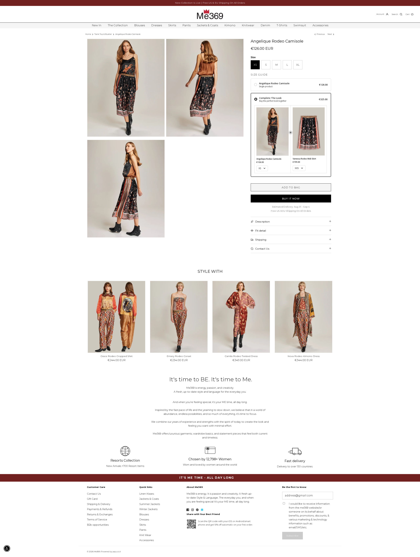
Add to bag (291, 187)
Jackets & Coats (207, 25)
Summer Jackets (149, 504)
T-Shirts (282, 25)
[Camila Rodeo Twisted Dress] (241, 317)
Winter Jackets (148, 509)
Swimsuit (300, 25)
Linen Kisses (146, 493)
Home (88, 34)
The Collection (118, 25)
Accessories (320, 25)
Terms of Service (97, 519)
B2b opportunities (98, 524)
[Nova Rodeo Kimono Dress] (303, 317)
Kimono (229, 25)
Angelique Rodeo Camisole (127, 34)
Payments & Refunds (99, 509)
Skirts (172, 25)
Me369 (97, 551)
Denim (265, 25)
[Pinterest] (197, 510)
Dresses (156, 25)
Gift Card (92, 498)
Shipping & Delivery (98, 504)
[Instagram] (192, 510)
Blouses (139, 25)
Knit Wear (145, 535)
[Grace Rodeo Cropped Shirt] (116, 317)
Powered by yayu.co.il (111, 551)
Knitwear (248, 25)
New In (96, 25)
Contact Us (94, 493)
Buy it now (291, 198)
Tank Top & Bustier (103, 34)
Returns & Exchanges (100, 514)
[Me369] (210, 14)
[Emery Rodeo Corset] (179, 317)
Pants (186, 25)
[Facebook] (188, 510)
